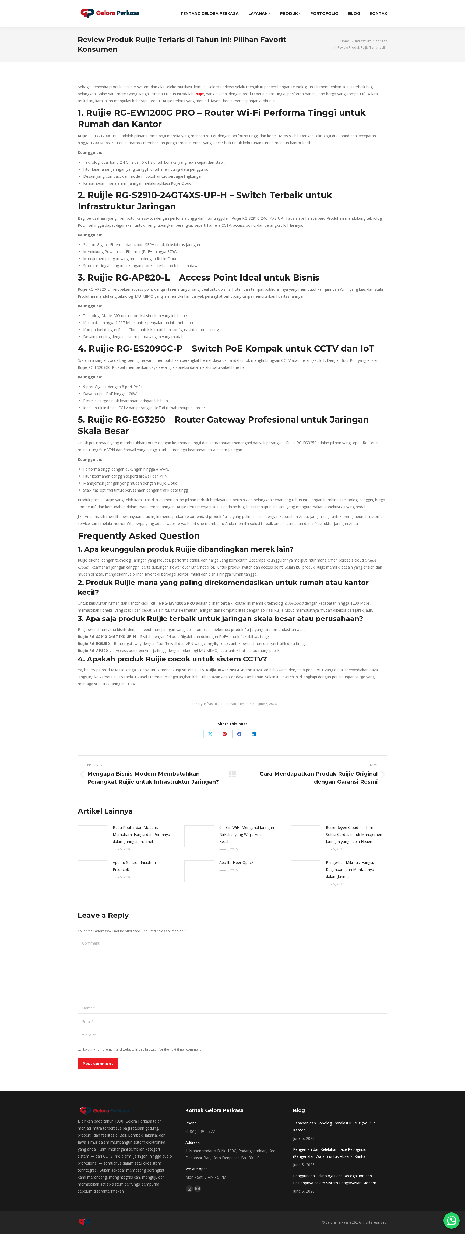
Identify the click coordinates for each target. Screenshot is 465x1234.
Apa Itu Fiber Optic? (236, 862)
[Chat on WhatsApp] (451, 1220)
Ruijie (199, 93)
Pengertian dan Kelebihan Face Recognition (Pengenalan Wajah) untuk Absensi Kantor (331, 1153)
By (247, 704)
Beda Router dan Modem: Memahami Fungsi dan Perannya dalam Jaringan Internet (141, 834)
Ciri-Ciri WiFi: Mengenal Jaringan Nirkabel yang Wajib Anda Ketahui (246, 834)
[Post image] (92, 836)
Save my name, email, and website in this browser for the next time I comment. (142, 1049)
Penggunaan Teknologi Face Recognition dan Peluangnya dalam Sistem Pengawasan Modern (334, 1179)
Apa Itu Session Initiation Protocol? (134, 866)
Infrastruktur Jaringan (220, 704)
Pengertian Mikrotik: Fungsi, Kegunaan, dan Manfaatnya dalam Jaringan (350, 869)
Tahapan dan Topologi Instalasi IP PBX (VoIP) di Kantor (334, 1126)
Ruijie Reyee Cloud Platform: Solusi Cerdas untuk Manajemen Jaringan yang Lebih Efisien (354, 834)
